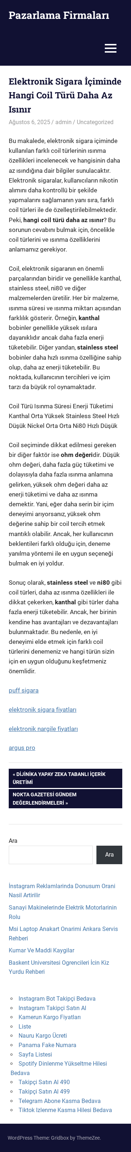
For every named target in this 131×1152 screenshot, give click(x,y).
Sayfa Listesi (35, 1054)
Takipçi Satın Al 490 (44, 1082)
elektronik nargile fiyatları (43, 728)
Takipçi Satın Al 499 (44, 1091)
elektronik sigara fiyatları (42, 709)
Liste (25, 1026)
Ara (13, 840)
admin (63, 122)
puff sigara (24, 690)
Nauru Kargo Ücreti (43, 1035)
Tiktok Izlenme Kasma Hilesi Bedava (65, 1110)
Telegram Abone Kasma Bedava (60, 1101)
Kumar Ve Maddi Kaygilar (41, 950)
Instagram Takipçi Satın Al (52, 1008)
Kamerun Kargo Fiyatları (50, 1017)
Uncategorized (95, 122)
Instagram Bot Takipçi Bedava (57, 998)
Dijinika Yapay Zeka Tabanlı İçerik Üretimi (59, 778)
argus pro (22, 747)
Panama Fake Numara (47, 1045)
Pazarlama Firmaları (59, 15)
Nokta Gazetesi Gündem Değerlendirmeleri (44, 798)
